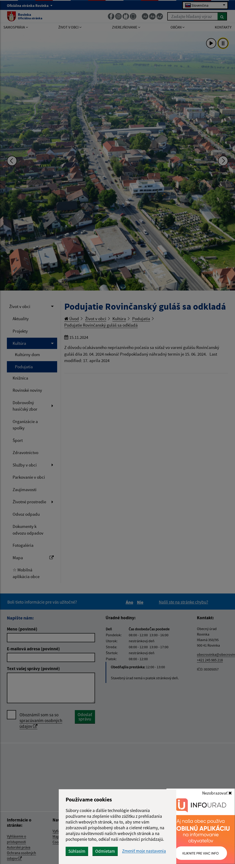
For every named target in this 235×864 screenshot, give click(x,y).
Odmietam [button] (105, 851)
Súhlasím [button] (76, 851)
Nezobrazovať (215, 793)
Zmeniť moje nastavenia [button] (144, 851)
